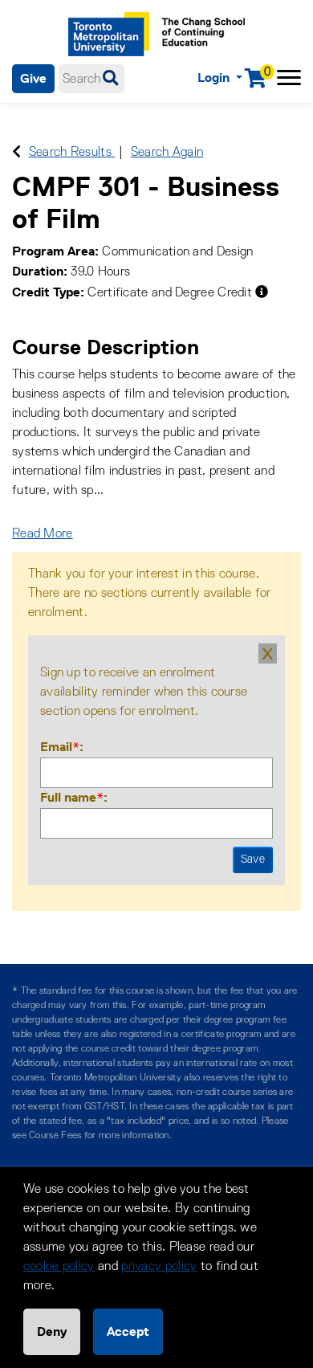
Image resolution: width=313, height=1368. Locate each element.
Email (59, 746)
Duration (37, 271)
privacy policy (159, 1266)
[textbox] (91, 78)
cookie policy (59, 1266)
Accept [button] (128, 1331)
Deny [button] (52, 1331)
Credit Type (46, 292)
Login (215, 77)
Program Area (53, 251)
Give (33, 78)
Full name (72, 797)
